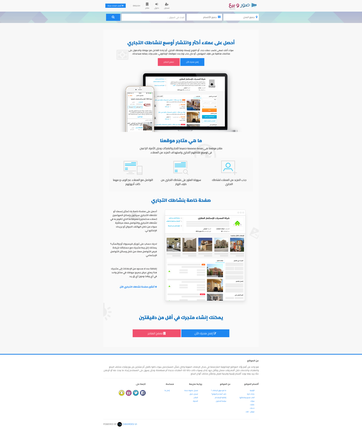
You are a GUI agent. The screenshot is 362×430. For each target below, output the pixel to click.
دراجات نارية (251, 394)
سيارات (252, 401)
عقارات (252, 404)
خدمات (252, 408)
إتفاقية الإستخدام (220, 397)
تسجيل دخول (193, 394)
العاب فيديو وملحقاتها (247, 397)
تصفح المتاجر (169, 62)
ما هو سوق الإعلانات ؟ (218, 390)
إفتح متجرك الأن (192, 62)
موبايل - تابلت (250, 411)
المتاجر (196, 397)
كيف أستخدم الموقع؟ (219, 394)
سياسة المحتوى (221, 401)
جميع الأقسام (210, 17)
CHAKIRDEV (128, 424)
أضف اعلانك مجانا (115, 6)
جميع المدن (249, 17)
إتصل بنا (167, 390)
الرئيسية (252, 390)
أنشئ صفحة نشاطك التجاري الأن (137, 287)
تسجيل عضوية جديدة (191, 390)
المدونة (195, 401)
